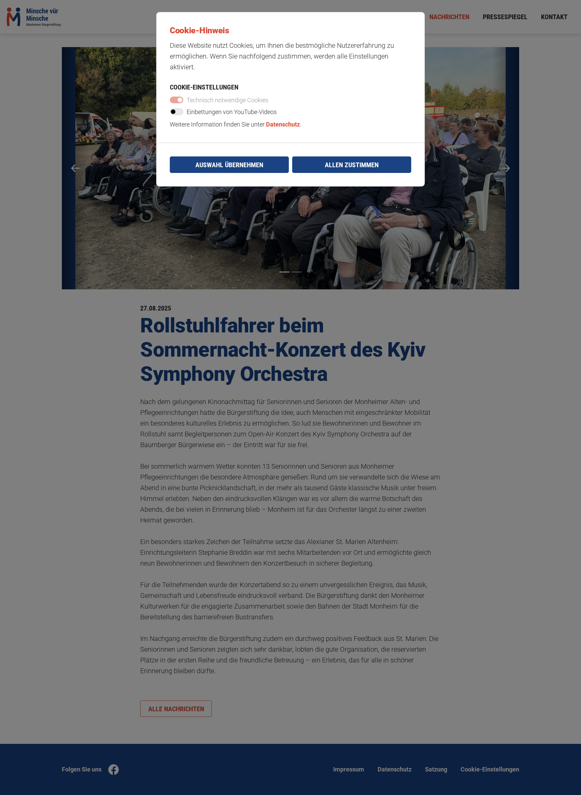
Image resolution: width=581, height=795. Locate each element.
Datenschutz (283, 124)
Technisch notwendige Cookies (227, 100)
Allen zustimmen (352, 165)
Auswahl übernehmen (229, 165)
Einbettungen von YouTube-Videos (232, 112)
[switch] (176, 111)
